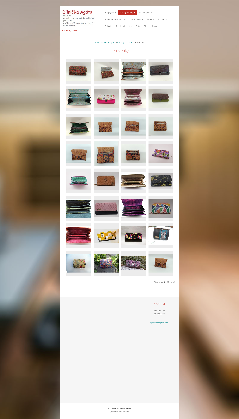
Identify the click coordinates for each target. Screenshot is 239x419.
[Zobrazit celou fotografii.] (78, 126)
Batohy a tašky (124, 42)
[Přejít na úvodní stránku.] (81, 19)
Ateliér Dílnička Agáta (104, 42)
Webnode (126, 412)
